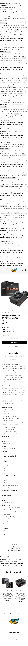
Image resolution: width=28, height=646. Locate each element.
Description (14, 353)
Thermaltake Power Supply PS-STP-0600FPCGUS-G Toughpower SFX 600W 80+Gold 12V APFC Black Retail (20, 596)
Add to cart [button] (7, 590)
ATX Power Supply (6, 312)
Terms (8, 613)
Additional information (14, 356)
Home (3, 310)
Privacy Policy (14, 613)
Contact (20, 613)
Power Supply (10, 310)
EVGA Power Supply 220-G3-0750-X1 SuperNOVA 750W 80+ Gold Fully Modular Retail (7, 596)
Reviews (14, 359)
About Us (3, 613)
